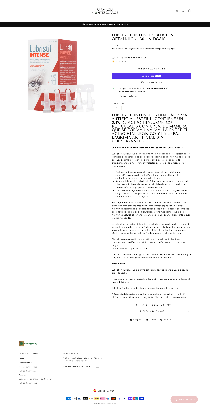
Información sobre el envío (151, 305)
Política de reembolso (28, 383)
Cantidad (118, 103)
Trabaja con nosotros (28, 367)
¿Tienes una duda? (151, 311)
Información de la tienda (128, 96)
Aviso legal (23, 375)
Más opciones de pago (151, 82)
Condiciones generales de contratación (35, 379)
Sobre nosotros (25, 363)
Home (21, 359)
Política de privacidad (28, 371)
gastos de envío (137, 48)
